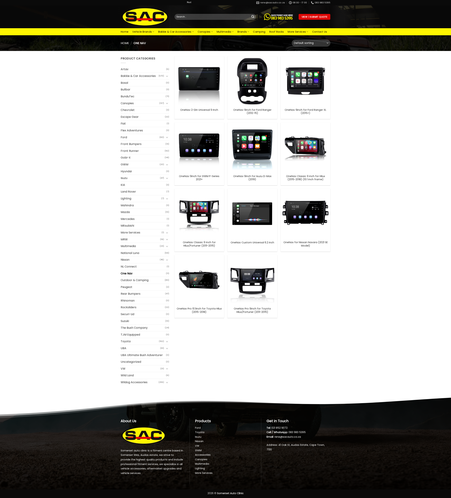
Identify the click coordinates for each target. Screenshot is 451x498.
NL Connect (129, 267)
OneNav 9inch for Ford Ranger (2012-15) (252, 111)
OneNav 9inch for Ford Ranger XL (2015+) (305, 111)
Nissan (125, 260)
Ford (124, 137)
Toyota (126, 341)
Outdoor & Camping (135, 280)
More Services (297, 32)
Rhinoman (128, 301)
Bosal (124, 83)
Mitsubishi (127, 226)
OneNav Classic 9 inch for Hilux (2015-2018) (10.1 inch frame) (305, 178)
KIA (123, 185)
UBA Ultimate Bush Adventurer (142, 355)
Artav (124, 69)
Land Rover (128, 192)
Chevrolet (128, 110)
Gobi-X (126, 158)
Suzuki (125, 321)
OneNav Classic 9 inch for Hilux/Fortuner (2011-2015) (199, 244)
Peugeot (126, 287)
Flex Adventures (132, 130)
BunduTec (127, 96)
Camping (259, 32)
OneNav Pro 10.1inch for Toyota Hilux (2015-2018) (199, 310)
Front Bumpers (131, 144)
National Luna (130, 253)
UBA (123, 348)
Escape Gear (130, 117)
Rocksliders (128, 307)
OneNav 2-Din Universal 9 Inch (199, 110)
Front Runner (130, 151)
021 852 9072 (279, 428)
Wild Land (127, 375)
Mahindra (127, 205)
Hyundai (126, 171)
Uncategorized (131, 362)
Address (272, 445)
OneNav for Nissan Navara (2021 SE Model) (305, 244)
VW (123, 369)
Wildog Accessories (134, 382)
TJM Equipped (130, 335)
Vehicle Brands (142, 32)
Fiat (123, 124)
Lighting (126, 198)
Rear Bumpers (130, 294)
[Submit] (253, 17)
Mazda (125, 212)
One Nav (126, 273)
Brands (242, 32)
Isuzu (124, 178)
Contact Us (319, 32)
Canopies (204, 32)
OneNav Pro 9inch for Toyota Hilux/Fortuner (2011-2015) (252, 310)
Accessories (203, 455)
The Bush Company (134, 328)
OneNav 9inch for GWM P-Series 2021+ (199, 178)
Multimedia (224, 32)
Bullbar (125, 89)
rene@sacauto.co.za (287, 437)
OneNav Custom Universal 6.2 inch (252, 242)
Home (124, 32)
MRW (124, 239)
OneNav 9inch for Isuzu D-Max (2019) (252, 178)
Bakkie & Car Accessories (174, 32)
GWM (124, 164)
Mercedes (128, 219)
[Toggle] (167, 76)
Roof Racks (276, 32)
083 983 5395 (297, 432)
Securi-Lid (127, 314)
